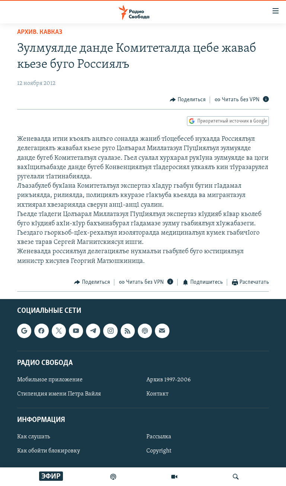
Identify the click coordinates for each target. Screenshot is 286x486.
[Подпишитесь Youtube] (76, 331)
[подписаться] (162, 331)
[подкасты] (113, 476)
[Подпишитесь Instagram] (110, 331)
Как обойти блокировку (48, 451)
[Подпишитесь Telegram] (93, 331)
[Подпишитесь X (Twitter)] (59, 331)
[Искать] (236, 476)
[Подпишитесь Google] (24, 331)
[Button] (188, 100)
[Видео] (174, 476)
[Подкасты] (145, 331)
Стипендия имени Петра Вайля (59, 394)
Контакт (157, 394)
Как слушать (33, 437)
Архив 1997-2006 (168, 380)
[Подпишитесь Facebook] (41, 331)
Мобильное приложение (50, 380)
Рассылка (158, 437)
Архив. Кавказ (39, 32)
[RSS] (128, 331)
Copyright (158, 451)
